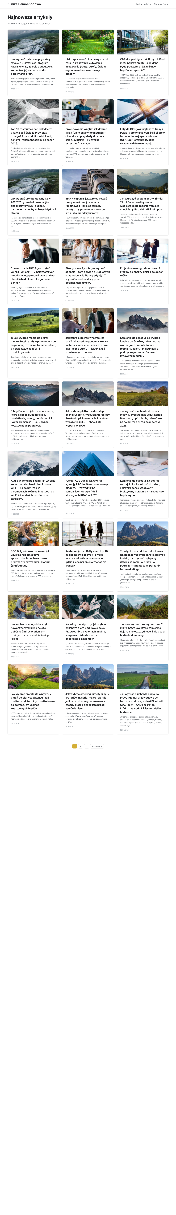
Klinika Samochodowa (24, 4)
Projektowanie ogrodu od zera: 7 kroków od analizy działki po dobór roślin (141, 272)
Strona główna (161, 4)
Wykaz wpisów (143, 4)
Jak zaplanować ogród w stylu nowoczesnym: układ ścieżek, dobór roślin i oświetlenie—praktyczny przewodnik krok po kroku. (30, 631)
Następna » (97, 746)
